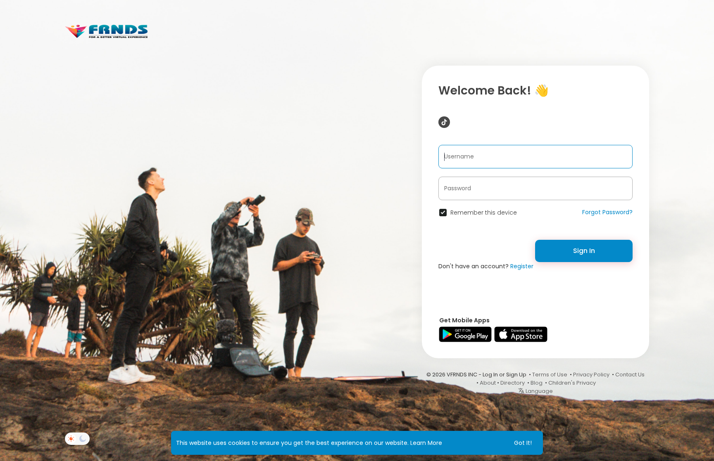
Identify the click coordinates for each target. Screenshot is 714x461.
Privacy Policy (591, 374)
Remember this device (483, 212)
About (488, 383)
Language (538, 391)
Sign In (584, 250)
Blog (537, 383)
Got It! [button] (523, 443)
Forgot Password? (607, 212)
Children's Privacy (572, 383)
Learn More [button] (426, 443)
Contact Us (630, 374)
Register (521, 266)
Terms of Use (549, 374)
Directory (512, 383)
